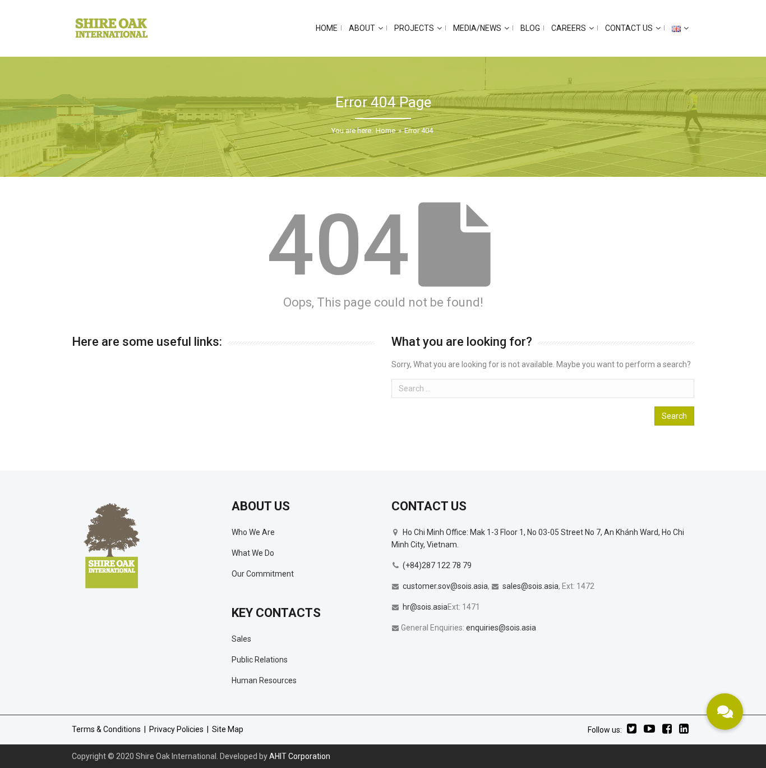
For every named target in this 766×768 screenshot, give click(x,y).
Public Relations (260, 659)
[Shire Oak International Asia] (111, 28)
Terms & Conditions (106, 729)
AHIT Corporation (299, 756)
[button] (725, 711)
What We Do (253, 552)
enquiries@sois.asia (501, 627)
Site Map (227, 729)
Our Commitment (263, 573)
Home (385, 130)
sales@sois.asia (530, 586)
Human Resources (264, 680)
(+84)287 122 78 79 (437, 565)
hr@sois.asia (425, 606)
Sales (241, 638)
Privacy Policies (176, 729)
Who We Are (253, 532)
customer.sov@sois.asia (445, 586)
